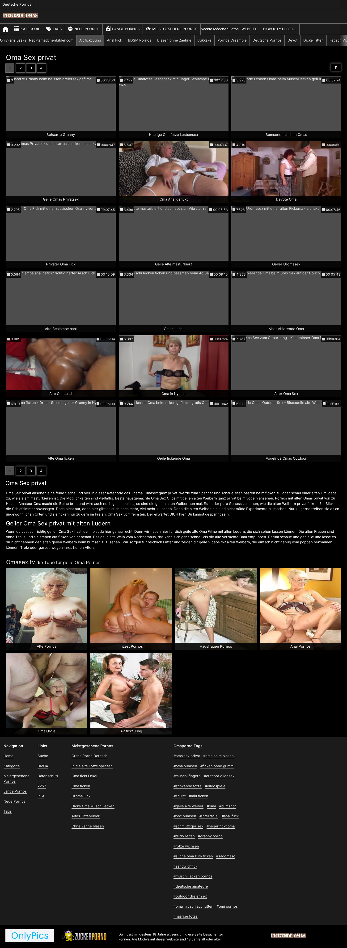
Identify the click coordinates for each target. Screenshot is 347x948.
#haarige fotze (186, 916)
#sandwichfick (185, 866)
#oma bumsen (185, 766)
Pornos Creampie (232, 40)
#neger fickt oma (221, 826)
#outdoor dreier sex (190, 896)
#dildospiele (215, 786)
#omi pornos (227, 906)
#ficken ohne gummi (217, 766)
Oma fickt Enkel (84, 776)
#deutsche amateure (191, 886)
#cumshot (227, 806)
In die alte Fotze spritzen (92, 766)
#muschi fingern (187, 776)
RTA (41, 796)
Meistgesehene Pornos (175, 29)
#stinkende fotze (188, 786)
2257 (42, 786)
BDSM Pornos (139, 40)
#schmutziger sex (188, 826)
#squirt (180, 796)
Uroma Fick (81, 796)
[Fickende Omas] (20, 20)
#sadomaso (225, 856)
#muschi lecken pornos (193, 876)
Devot (292, 40)
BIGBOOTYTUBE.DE (279, 29)
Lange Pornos (126, 29)
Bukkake (204, 40)
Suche (43, 756)
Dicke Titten (313, 40)
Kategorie (30, 29)
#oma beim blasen (218, 756)
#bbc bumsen (185, 816)
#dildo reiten (184, 836)
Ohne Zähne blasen (88, 826)
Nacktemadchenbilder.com (51, 40)
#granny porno (210, 836)
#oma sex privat (187, 756)
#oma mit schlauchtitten (193, 906)
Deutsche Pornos (16, 4)
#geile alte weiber (188, 806)
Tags (57, 29)
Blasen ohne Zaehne (174, 40)
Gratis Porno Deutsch (89, 756)
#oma (211, 806)
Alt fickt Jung (90, 40)
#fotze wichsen (186, 846)
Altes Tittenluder (86, 816)
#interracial (208, 816)
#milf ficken (198, 796)
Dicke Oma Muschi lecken (93, 806)
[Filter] (336, 67)
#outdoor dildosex (219, 776)
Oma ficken (81, 786)
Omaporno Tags (188, 745)
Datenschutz (48, 776)
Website (249, 29)
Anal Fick (114, 40)
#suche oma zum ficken (193, 856)
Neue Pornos (87, 29)
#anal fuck (230, 816)
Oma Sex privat (31, 57)
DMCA (43, 766)
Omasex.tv (20, 562)
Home (8, 756)
